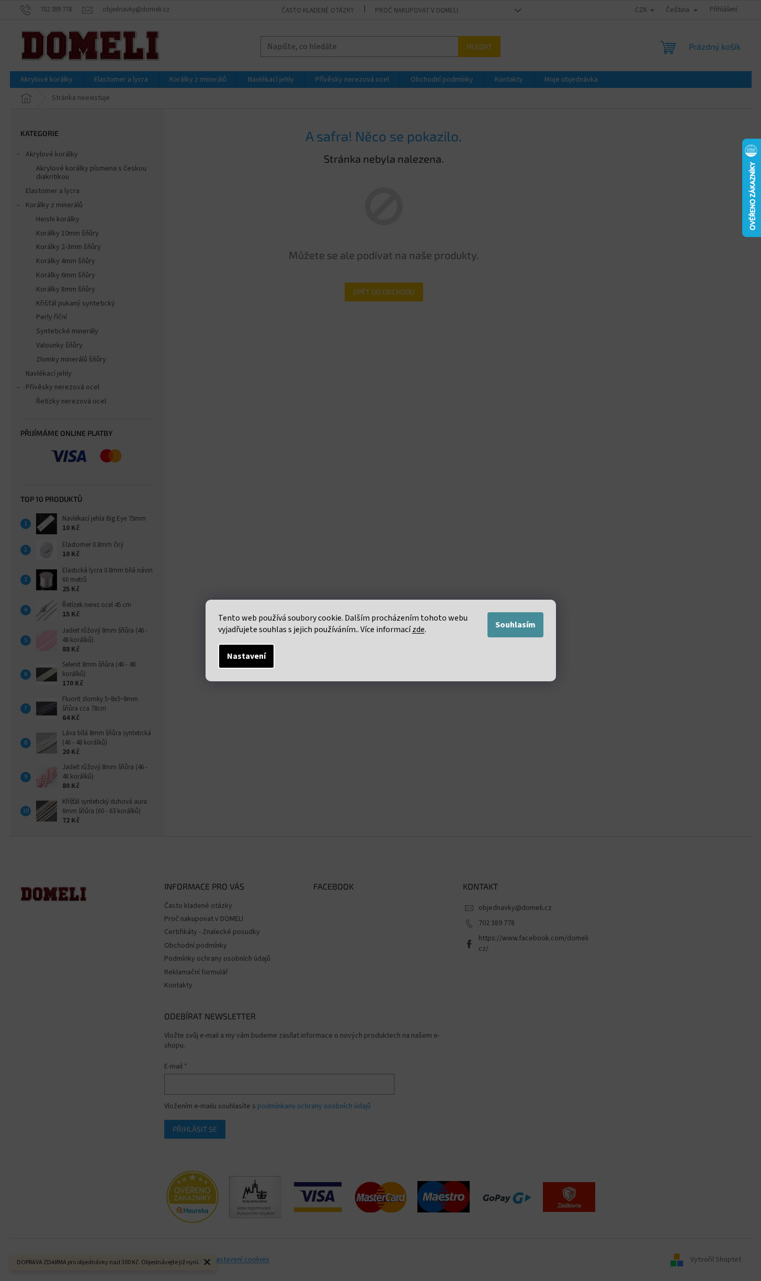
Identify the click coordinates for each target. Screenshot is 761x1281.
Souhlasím (515, 625)
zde (418, 629)
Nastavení (246, 656)
